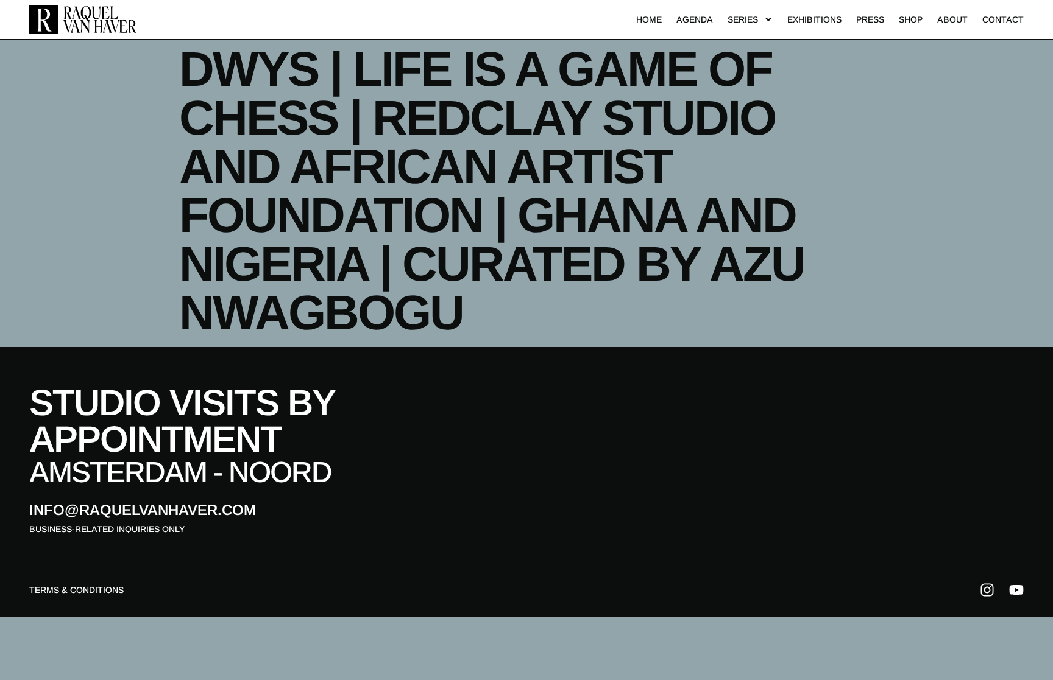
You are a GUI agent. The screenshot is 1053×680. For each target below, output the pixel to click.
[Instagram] (987, 590)
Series (743, 19)
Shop (911, 19)
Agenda (694, 19)
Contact (1003, 19)
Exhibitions (814, 19)
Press (870, 19)
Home (649, 19)
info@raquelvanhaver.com (142, 510)
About (952, 19)
